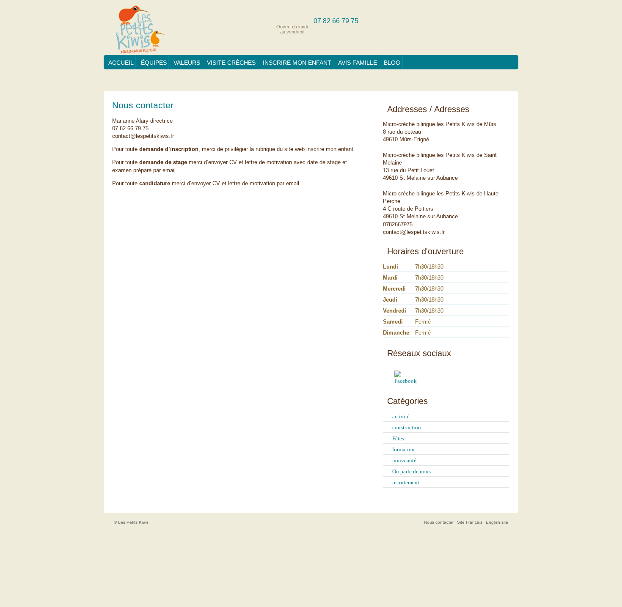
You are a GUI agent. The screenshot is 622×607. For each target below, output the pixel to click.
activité (401, 416)
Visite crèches (231, 62)
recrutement (405, 482)
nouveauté (404, 460)
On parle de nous (411, 471)
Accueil (121, 62)
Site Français (469, 522)
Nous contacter (439, 522)
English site (497, 522)
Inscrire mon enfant (297, 62)
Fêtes (398, 438)
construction (406, 427)
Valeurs (186, 62)
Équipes (154, 62)
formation (403, 449)
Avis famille (357, 62)
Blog (392, 62)
